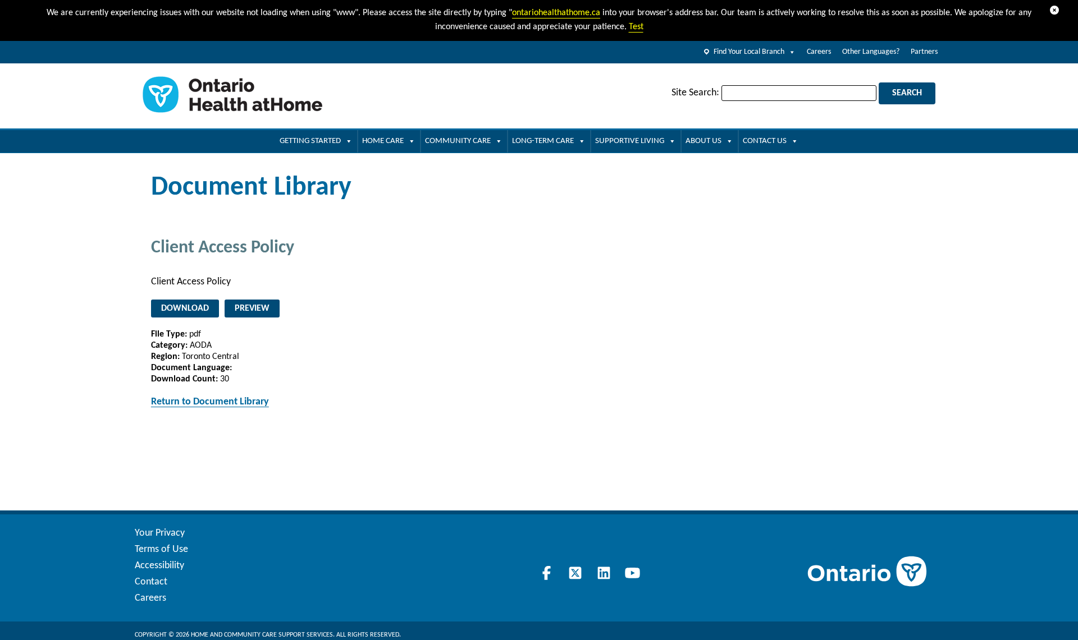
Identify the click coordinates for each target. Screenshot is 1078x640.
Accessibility (159, 565)
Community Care (458, 141)
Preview (252, 308)
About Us (703, 141)
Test (636, 26)
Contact (151, 582)
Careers (819, 52)
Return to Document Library (210, 402)
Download (185, 308)
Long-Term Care (543, 141)
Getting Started (310, 141)
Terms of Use (161, 549)
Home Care (383, 141)
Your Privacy (160, 533)
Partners (924, 52)
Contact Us (765, 141)
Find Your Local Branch (749, 52)
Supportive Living (629, 141)
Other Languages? (870, 52)
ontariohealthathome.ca (556, 12)
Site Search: (695, 93)
